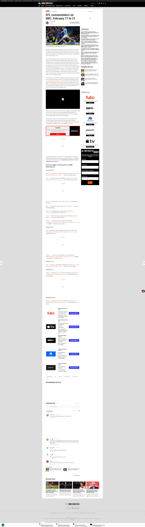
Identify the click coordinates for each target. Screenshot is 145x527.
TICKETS (92, 5)
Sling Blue (65, 222)
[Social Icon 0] (66, 508)
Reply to (51, 448)
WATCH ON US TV (59, 5)
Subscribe (90, 182)
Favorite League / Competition (87, 170)
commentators (49, 376)
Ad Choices (88, 513)
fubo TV (74, 173)
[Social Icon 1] (69, 508)
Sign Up (90, 102)
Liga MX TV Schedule (18, 0)
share (76, 417)
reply (50, 417)
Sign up (78, 403)
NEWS (42, 5)
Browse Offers (74, 313)
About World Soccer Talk (54, 513)
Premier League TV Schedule (27, 0)
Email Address (84, 164)
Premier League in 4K (61, 156)
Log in (75, 403)
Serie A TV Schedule (44, 0)
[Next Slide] (79, 392)
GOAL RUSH (67, 119)
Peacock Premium (65, 201)
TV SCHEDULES (68, 5)
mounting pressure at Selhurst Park (54, 81)
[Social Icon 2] (72, 508)
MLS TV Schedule (10, 0)
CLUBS (74, 5)
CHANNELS (86, 5)
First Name (84, 159)
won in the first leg (63, 67)
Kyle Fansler (52, 21)
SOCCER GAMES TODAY (50, 5)
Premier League (67, 376)
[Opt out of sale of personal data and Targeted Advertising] (2, 525)
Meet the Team (63, 513)
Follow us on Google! (75, 22)
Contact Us (93, 513)
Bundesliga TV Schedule (53, 0)
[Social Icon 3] (75, 508)
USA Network (75, 376)
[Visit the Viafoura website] (77, 475)
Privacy (68, 513)
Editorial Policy (82, 513)
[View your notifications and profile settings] (79, 411)
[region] (63, 439)
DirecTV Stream (51, 175)
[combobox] (90, 173)
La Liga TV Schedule (36, 0)
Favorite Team (84, 176)
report (78, 417)
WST (47, 378)
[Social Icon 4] (78, 508)
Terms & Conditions (74, 513)
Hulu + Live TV (59, 175)
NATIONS (79, 5)
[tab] (49, 411)
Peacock (60, 376)
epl (55, 376)
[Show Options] (97, 173)
